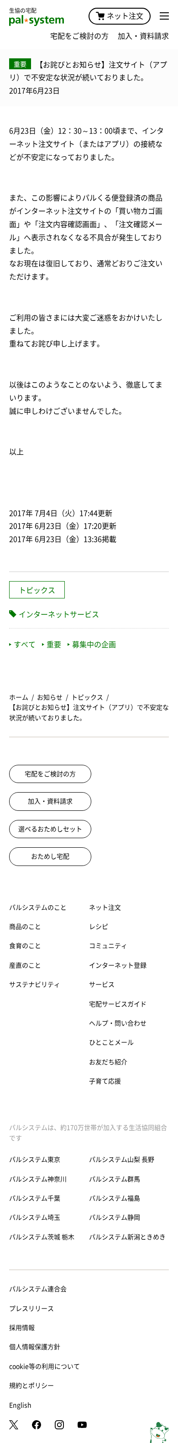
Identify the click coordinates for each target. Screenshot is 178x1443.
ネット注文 (125, 16)
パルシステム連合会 (38, 1289)
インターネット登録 (118, 965)
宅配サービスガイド (118, 1004)
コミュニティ (108, 946)
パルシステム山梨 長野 (121, 1159)
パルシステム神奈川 (38, 1179)
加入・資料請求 (143, 36)
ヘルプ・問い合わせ (118, 1023)
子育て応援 (105, 1081)
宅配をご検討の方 (79, 36)
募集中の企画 (94, 644)
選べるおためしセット (50, 829)
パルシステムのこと (38, 907)
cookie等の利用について (44, 1366)
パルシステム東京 (34, 1159)
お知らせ (50, 697)
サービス (102, 984)
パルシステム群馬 (114, 1179)
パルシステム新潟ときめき (127, 1237)
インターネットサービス (59, 614)
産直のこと (25, 965)
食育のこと (25, 946)
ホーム (18, 697)
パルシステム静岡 (114, 1217)
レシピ (98, 926)
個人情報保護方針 (34, 1347)
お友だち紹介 (108, 1062)
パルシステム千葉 (34, 1198)
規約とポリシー (31, 1385)
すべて (25, 644)
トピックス (37, 590)
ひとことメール (111, 1042)
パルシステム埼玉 (34, 1217)
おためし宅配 (50, 856)
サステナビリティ (34, 984)
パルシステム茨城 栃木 (41, 1237)
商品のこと (25, 926)
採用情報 (22, 1327)
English (20, 1405)
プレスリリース (31, 1308)
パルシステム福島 (114, 1198)
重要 (54, 644)
